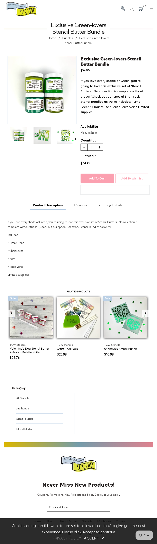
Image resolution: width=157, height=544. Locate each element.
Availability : (90, 126)
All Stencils (22, 398)
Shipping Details (110, 204)
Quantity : (88, 140)
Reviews (80, 204)
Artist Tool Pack (67, 349)
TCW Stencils (18, 345)
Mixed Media (24, 429)
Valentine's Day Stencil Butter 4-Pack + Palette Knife (29, 350)
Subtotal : (88, 156)
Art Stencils (22, 408)
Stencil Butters (24, 418)
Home (52, 38)
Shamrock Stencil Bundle (121, 349)
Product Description (48, 204)
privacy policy (66, 538)
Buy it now (115, 190)
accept (94, 538)
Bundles (67, 38)
